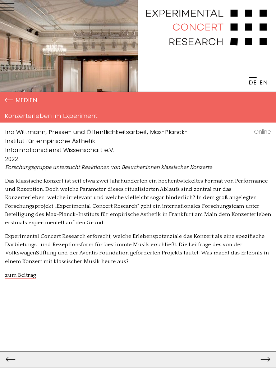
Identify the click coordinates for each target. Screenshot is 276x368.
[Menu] (7, 8)
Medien (26, 100)
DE (253, 82)
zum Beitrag (20, 275)
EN (263, 82)
